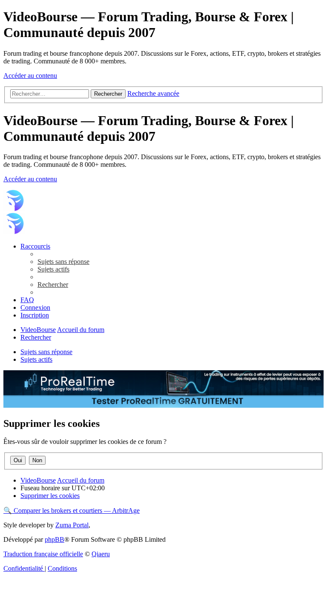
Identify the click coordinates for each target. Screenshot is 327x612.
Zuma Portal (72, 525)
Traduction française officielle (43, 554)
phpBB (54, 539)
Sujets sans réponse (46, 351)
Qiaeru (101, 554)
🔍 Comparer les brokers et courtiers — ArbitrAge (71, 510)
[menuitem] (63, 261)
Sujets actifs (36, 359)
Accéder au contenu (30, 75)
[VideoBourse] (14, 208)
